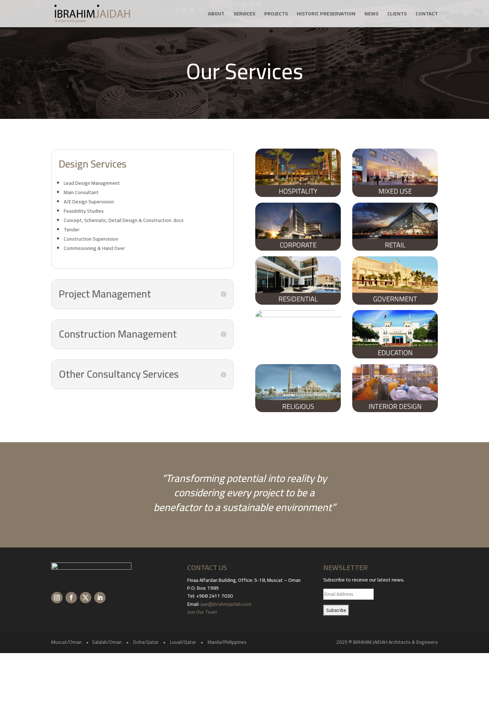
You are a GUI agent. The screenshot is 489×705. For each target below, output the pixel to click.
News (371, 14)
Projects (276, 14)
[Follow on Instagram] (57, 597)
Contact (427, 14)
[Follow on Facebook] (71, 597)
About (216, 14)
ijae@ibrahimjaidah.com (225, 604)
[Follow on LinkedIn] (100, 597)
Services (244, 14)
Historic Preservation (326, 14)
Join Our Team (202, 612)
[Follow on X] (85, 597)
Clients (397, 14)
